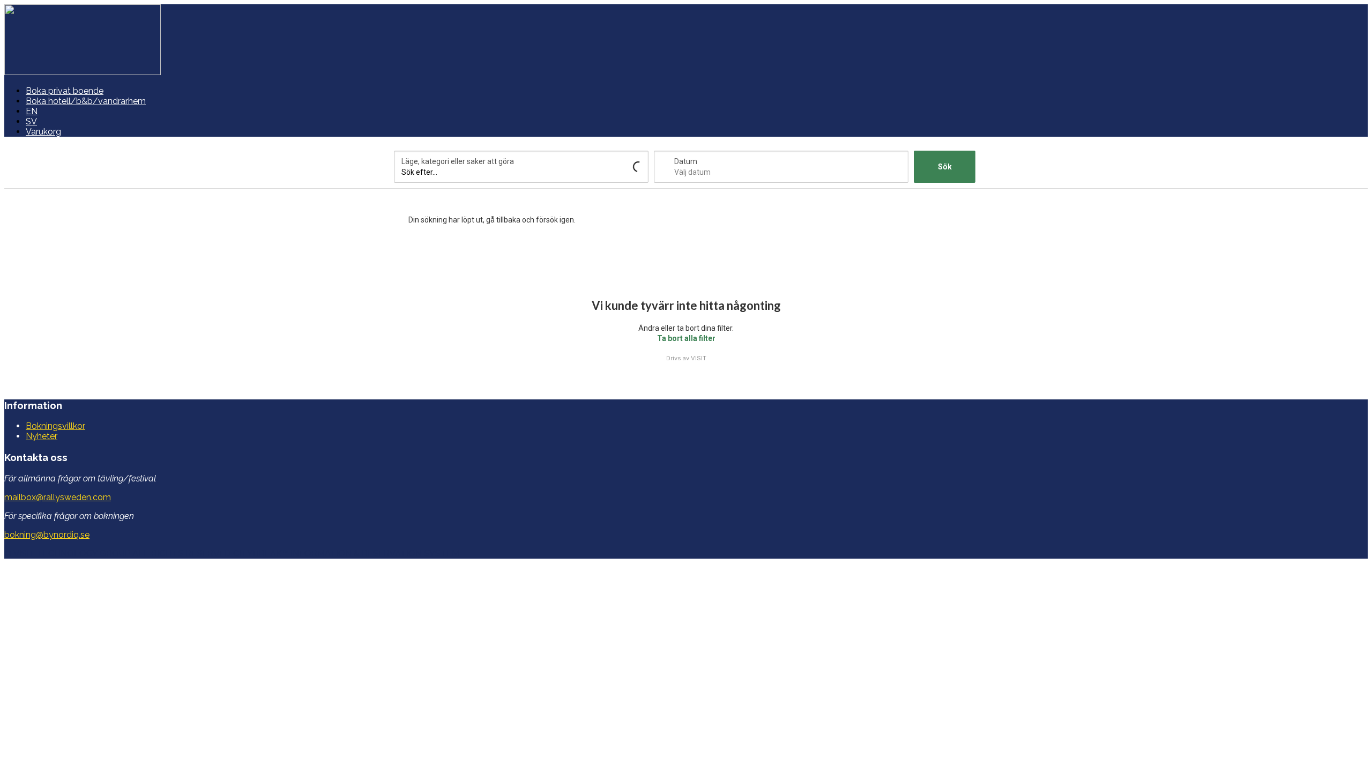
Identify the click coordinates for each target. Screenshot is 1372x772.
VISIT (698, 358)
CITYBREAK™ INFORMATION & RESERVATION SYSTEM (346, 553)
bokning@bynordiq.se (47, 535)
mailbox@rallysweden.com (57, 497)
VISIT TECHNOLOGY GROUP (71, 553)
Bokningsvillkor (55, 426)
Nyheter (41, 436)
